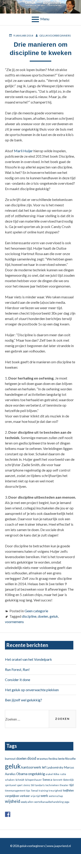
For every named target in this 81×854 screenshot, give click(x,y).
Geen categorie (36, 611)
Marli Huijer (23, 151)
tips (28, 790)
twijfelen (68, 790)
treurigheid (55, 790)
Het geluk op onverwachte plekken (32, 690)
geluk (54, 616)
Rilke (56, 774)
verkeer (25, 796)
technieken (52, 785)
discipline (29, 616)
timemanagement (15, 790)
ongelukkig (36, 774)
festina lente (57, 758)
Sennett (57, 779)
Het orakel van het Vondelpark (28, 659)
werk (44, 796)
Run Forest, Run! (17, 669)
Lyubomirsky (55, 767)
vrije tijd (35, 795)
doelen (43, 616)
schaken (10, 779)
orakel (49, 774)
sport (19, 785)
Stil (32, 785)
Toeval (34, 790)
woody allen (27, 801)
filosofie (70, 758)
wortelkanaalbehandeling (49, 801)
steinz (26, 785)
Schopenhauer (33, 779)
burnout (10, 758)
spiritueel (10, 785)
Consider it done (17, 679)
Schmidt (19, 779)
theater (64, 785)
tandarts (40, 785)
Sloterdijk (68, 779)
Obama (21, 774)
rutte (63, 774)
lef (44, 767)
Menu (44, 19)
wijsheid (12, 801)
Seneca (47, 779)
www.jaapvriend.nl (59, 846)
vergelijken (12, 796)
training (43, 790)
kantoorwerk (31, 767)
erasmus (42, 758)
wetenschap (56, 795)
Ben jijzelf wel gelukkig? (23, 700)
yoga (66, 801)
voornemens (14, 621)
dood (31, 758)
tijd (71, 785)
